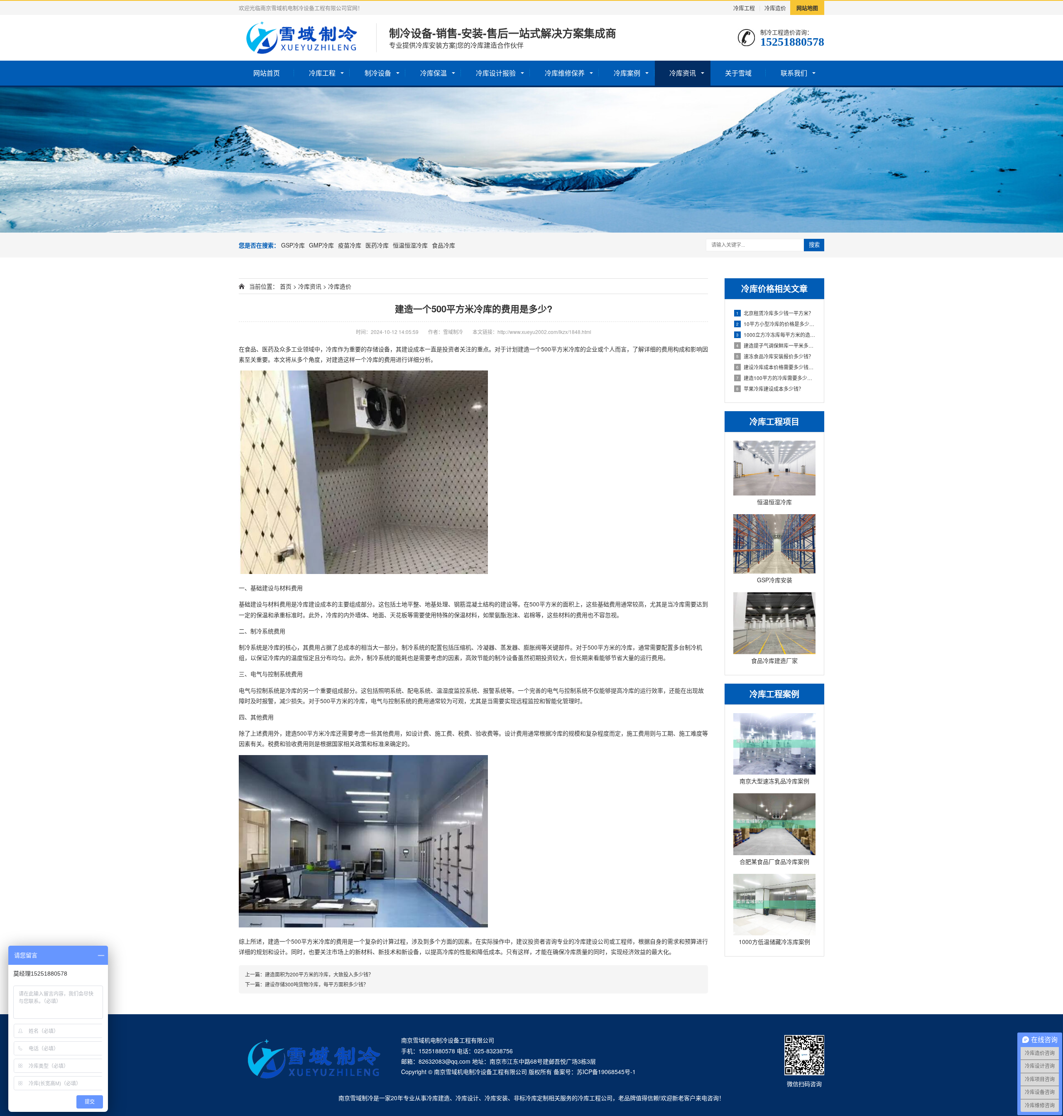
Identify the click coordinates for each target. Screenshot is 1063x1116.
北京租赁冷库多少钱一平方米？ (774, 312)
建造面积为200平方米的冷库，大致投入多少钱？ (319, 974)
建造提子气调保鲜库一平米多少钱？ (776, 345)
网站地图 (807, 8)
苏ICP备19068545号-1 (606, 1071)
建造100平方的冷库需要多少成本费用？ (776, 377)
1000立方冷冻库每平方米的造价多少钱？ (776, 334)
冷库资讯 (682, 73)
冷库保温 (433, 73)
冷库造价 (775, 8)
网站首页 (266, 73)
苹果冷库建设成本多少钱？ (769, 388)
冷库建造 (438, 1098)
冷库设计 (467, 1098)
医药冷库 (377, 245)
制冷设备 (378, 73)
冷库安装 (496, 1098)
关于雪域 (738, 73)
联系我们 (794, 73)
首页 (285, 286)
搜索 (814, 245)
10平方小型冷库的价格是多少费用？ (776, 323)
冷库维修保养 (565, 73)
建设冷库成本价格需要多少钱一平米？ (776, 366)
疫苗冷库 (349, 245)
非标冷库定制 (531, 1098)
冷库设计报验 (496, 73)
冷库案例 (627, 73)
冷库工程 (744, 8)
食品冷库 (443, 245)
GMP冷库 (321, 245)
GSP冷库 (293, 245)
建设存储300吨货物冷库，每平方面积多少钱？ (316, 984)
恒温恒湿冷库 (410, 245)
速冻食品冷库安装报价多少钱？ (774, 356)
